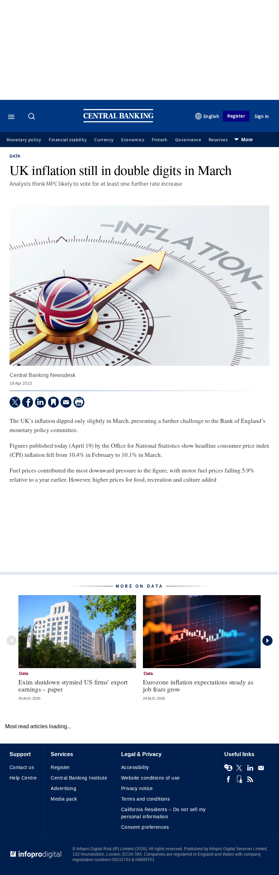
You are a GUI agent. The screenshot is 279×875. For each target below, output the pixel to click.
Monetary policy (23, 140)
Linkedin (250, 768)
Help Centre (23, 778)
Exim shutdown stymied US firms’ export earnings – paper (73, 685)
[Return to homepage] (118, 120)
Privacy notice (137, 788)
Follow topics (228, 768)
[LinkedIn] (40, 402)
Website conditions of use (150, 778)
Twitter (239, 768)
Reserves (218, 140)
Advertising (63, 788)
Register (236, 116)
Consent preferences (145, 827)
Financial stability (68, 140)
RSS (250, 779)
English (211, 116)
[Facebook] (27, 402)
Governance (188, 140)
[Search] (32, 116)
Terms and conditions (145, 799)
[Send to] (66, 402)
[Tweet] (15, 402)
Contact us (22, 767)
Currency (104, 140)
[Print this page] (78, 402)
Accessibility (135, 767)
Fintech (160, 140)
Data (15, 156)
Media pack (64, 799)
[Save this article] (53, 402)
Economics (132, 140)
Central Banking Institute (79, 778)
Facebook (228, 779)
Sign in (262, 116)
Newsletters (261, 768)
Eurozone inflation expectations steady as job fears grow (198, 685)
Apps (239, 779)
